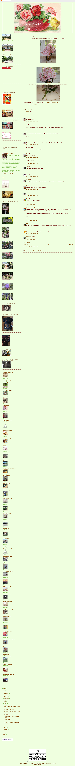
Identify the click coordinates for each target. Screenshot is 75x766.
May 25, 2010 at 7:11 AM (32, 163)
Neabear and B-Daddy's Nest (9, 639)
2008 (4, 734)
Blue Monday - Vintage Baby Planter (11, 720)
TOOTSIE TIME (6, 412)
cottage (4, 445)
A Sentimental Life (7, 397)
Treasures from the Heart (8, 548)
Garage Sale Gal (6, 475)
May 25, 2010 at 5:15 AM (32, 128)
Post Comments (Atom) (33, 246)
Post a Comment (26, 242)
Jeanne (27, 198)
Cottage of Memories (7, 664)
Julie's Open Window (7, 631)
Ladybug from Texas (7, 490)
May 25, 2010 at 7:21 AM (32, 170)
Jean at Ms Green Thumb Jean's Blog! (51, 102)
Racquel (27, 111)
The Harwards (6, 654)
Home (48, 244)
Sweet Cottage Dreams (7, 601)
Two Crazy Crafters (7, 586)
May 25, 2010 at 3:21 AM (32, 114)
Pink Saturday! (7, 719)
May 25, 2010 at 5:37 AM (32, 138)
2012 (4, 688)
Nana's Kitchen (6, 666)
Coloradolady (6, 578)
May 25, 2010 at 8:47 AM (32, 189)
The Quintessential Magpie (31, 207)
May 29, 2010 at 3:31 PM (32, 239)
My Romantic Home (7, 513)
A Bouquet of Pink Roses (9, 709)
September (6, 698)
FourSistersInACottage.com (8, 674)
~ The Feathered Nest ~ (8, 390)
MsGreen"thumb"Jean (7, 656)
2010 (4, 691)
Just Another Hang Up (7, 438)
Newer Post (25, 244)
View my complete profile (7, 173)
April (5, 725)
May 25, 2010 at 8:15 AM (32, 182)
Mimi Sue (28, 229)
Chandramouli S (29, 236)
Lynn (27, 117)
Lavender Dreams (6, 382)
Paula (27, 223)
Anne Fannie (11, 153)
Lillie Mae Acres (6, 538)
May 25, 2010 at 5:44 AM (32, 144)
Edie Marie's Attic (6, 483)
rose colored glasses (7, 624)
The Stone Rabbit (6, 528)
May (5, 705)
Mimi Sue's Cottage (7, 616)
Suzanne (28, 179)
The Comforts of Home (7, 556)
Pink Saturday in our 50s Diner (10, 712)
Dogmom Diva (6, 405)
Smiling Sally (5, 563)
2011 (4, 690)
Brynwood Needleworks (8, 372)
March (5, 727)
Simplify (5, 460)
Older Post (71, 244)
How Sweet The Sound (7, 420)
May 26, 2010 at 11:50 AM (32, 220)
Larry (27, 166)
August (6, 700)
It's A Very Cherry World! (8, 571)
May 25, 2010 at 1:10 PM (32, 195)
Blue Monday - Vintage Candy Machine (12, 711)
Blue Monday (6, 714)
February (6, 729)
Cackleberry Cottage (7, 593)
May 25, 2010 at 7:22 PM (32, 204)
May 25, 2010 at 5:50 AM (32, 150)
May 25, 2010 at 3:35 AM (32, 121)
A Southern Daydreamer (8, 505)
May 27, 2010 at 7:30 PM (32, 233)
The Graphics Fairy (7, 380)
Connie (27, 131)
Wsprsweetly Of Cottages (8, 531)
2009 (4, 733)
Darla (27, 153)
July (5, 701)
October (6, 696)
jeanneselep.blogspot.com (31, 203)
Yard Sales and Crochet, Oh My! (9, 468)
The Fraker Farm (6, 453)
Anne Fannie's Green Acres (8, 677)
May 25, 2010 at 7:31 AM (32, 176)
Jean (27, 192)
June (5, 703)
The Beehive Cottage (7, 430)
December (6, 693)
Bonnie (27, 185)
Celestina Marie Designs (8, 498)
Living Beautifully (6, 546)
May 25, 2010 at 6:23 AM (32, 157)
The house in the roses (8, 646)
